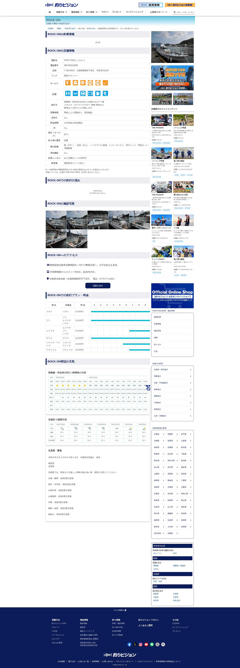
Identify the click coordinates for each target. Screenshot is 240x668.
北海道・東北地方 (161, 370)
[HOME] (49, 12)
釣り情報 (116, 620)
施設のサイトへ (71, 76)
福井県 (183, 467)
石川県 (170, 467)
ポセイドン (157, 553)
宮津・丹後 (157, 581)
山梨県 (156, 474)
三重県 (183, 480)
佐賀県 (170, 520)
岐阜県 (183, 474)
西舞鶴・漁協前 (179, 566)
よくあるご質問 (145, 625)
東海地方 (157, 389)
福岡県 (156, 520)
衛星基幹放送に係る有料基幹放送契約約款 (89, 644)
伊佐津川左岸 (64, 24)
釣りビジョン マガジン (148, 620)
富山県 (156, 467)
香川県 (156, 513)
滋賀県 (156, 487)
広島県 (156, 507)
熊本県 (156, 527)
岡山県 (183, 500)
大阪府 (183, 487)
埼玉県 (170, 454)
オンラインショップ (180, 627)
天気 (156, 351)
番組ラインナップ (87, 631)
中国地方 (157, 403)
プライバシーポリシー (125, 661)
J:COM (54, 631)
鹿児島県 (157, 533)
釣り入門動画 (117, 635)
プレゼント (176, 631)
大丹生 (155, 569)
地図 (156, 338)
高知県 (183, 513)
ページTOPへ (119, 610)
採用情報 (95, 661)
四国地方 (157, 409)
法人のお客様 (57, 643)
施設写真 (157, 331)
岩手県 (183, 434)
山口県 (170, 507)
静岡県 (156, 480)
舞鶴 (55, 24)
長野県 (170, 474)
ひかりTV (55, 639)
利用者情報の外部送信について (168, 661)
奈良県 (170, 494)
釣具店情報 (116, 631)
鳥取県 (156, 500)
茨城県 (170, 447)
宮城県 (156, 441)
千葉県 (183, 454)
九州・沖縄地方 (160, 416)
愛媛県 (170, 513)
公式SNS (175, 623)
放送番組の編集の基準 (89, 635)
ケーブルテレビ (58, 635)
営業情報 (157, 324)
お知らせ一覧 (83, 661)
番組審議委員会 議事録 (89, 639)
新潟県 (183, 461)
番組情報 (84, 620)
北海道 (156, 434)
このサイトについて (145, 661)
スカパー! (55, 627)
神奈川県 (171, 461)
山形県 (183, 441)
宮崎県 (183, 527)
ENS (175, 553)
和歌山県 (184, 494)
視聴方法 (56, 620)
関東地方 (157, 376)
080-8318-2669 (71, 65)
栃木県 (183, 447)
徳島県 (183, 507)
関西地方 (157, 396)
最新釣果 (157, 317)
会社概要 (61, 661)
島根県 (170, 500)
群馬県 (156, 454)
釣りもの (157, 344)
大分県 (170, 527)
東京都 (156, 461)
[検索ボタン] (174, 12)
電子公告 (71, 661)
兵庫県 (156, 494)
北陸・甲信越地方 (161, 383)
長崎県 (183, 520)
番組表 (82, 627)
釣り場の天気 (117, 627)
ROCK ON (91, 28)
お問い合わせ (107, 661)
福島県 (156, 447)
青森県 (170, 434)
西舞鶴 (155, 566)
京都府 (49, 24)
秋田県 (170, 441)
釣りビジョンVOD (59, 623)
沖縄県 (170, 533)
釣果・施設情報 (118, 623)
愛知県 (170, 480)
